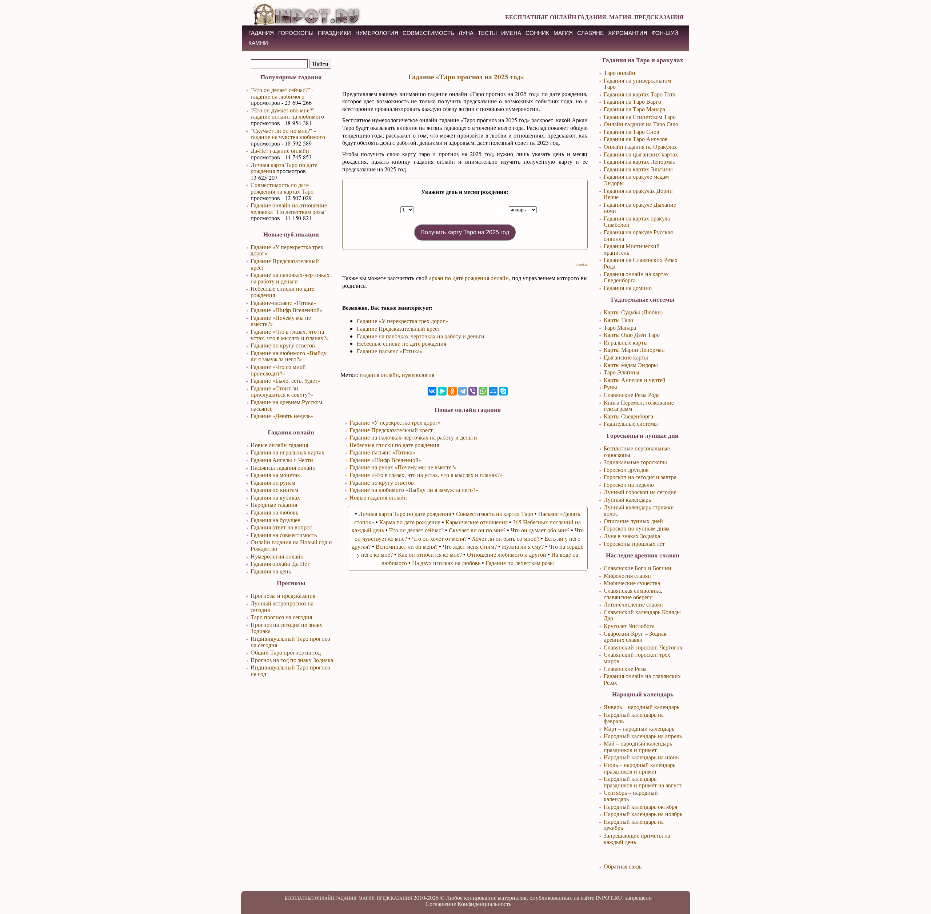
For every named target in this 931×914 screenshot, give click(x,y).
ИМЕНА (511, 33)
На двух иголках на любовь (446, 563)
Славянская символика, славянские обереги (633, 594)
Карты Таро (618, 319)
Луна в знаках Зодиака (632, 536)
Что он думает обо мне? (540, 530)
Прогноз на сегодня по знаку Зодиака (287, 628)
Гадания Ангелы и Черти (282, 460)
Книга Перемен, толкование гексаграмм (639, 405)
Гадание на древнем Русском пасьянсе (286, 405)
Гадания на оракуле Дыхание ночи (640, 207)
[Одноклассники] (452, 391)
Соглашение (440, 903)
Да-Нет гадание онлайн (280, 150)
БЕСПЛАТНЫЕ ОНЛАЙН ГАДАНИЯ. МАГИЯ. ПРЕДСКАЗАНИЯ (594, 17)
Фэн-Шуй (665, 33)
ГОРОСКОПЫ (295, 33)
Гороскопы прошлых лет (634, 543)
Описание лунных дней (633, 521)
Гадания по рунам (273, 482)
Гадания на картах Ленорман (640, 161)
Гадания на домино (628, 287)
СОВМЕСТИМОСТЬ (428, 33)
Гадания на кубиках (275, 497)
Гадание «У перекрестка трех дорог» (287, 250)
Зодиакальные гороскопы (635, 462)
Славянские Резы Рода (632, 394)
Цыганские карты (626, 357)
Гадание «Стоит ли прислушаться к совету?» (282, 391)
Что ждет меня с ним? (470, 546)
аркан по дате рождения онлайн (469, 278)
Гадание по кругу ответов (283, 345)
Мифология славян (627, 575)
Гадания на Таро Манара (634, 109)
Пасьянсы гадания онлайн (283, 467)
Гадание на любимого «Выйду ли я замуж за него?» (289, 356)
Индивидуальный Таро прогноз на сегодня (290, 642)
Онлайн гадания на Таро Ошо (641, 124)
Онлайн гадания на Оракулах (640, 146)
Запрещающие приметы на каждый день (637, 838)
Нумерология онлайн (277, 556)
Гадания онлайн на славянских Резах (642, 679)
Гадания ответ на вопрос (281, 527)
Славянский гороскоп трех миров (637, 658)
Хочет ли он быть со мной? (505, 538)
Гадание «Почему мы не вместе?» (281, 321)
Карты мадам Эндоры (631, 365)
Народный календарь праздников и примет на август (643, 782)
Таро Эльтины (621, 372)
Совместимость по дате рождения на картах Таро (282, 188)
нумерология (418, 374)
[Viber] (472, 391)
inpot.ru (582, 264)
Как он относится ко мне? (430, 554)
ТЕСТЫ (487, 33)
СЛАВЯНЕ (590, 33)
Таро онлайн (619, 72)
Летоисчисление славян (633, 604)
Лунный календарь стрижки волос (639, 510)
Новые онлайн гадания (279, 445)
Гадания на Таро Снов (631, 131)
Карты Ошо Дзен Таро (632, 334)
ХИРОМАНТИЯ (627, 33)
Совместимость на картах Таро (494, 513)
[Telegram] (462, 391)
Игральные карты (626, 342)
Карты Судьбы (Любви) (633, 312)
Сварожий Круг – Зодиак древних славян (635, 636)
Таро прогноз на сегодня (281, 617)
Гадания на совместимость (284, 535)
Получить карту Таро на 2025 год (464, 232)
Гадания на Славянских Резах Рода (641, 263)
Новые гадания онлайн (378, 497)
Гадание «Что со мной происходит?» (278, 370)
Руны (610, 387)
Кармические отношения (476, 522)
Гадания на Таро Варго (632, 101)
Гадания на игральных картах (287, 452)
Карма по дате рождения (409, 522)
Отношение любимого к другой (506, 554)
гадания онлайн (379, 374)
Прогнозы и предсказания (283, 595)
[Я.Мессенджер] (442, 391)
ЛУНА (466, 33)
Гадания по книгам (274, 489)
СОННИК (537, 33)
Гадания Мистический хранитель (632, 249)
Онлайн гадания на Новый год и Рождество (291, 545)
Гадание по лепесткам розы (520, 563)
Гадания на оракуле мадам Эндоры (636, 179)
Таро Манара (620, 327)
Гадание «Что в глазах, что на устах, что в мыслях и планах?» (290, 334)
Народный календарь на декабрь (634, 825)
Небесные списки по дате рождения (282, 292)
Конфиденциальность (484, 903)
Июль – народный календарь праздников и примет (639, 768)
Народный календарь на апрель (643, 736)
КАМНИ (258, 43)
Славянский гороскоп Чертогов (643, 647)
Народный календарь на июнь (641, 757)
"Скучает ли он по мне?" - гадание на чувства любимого (288, 134)
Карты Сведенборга (628, 416)
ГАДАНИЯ (261, 33)
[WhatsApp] (483, 391)
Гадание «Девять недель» (282, 416)
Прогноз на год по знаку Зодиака (292, 660)
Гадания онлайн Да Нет (280, 563)
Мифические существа (632, 583)
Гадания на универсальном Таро (637, 83)
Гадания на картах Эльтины (638, 169)
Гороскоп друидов (626, 469)
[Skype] (503, 391)
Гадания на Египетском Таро (640, 116)
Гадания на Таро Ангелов (636, 139)
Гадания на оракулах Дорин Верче (638, 194)
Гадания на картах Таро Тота (639, 94)
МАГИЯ (563, 33)
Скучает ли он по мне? (477, 530)
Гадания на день (271, 571)
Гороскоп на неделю (629, 484)
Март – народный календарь (639, 728)
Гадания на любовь (274, 512)
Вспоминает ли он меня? (406, 546)
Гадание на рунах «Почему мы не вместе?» (403, 467)
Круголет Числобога (629, 625)
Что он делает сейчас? (416, 530)
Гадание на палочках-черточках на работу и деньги (290, 278)
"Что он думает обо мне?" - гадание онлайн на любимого (287, 113)
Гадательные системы (631, 423)
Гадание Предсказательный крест (285, 264)
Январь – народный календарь (641, 707)
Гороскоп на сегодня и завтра (640, 477)
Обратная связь (623, 866)
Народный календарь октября (640, 806)
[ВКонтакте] (432, 391)
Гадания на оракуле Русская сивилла (638, 235)
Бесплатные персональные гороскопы (637, 451)
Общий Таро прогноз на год (286, 652)
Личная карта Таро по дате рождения (284, 168)
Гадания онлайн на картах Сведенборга (636, 277)
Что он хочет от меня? (439, 538)
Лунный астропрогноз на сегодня (282, 606)
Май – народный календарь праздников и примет (638, 746)
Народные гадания (274, 504)
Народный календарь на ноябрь (643, 814)
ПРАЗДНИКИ (334, 33)
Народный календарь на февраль (634, 718)
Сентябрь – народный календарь (631, 795)
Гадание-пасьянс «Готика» (283, 302)
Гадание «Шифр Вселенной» (287, 310)
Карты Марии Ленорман (634, 349)
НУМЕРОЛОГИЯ (376, 33)
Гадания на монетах (275, 474)
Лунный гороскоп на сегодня (640, 492)
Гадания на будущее (275, 520)
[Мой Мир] (493, 391)
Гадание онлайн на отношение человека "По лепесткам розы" (289, 208)
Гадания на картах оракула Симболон (637, 221)
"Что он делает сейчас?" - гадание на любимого (282, 93)
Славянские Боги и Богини (637, 568)
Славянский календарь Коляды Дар (642, 615)
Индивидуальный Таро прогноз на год (290, 670)
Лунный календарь (627, 499)
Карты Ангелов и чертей (635, 380)
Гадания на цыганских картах (641, 154)
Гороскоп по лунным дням (637, 528)
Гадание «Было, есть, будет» (285, 380)
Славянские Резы (625, 668)
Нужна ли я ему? (523, 546)
